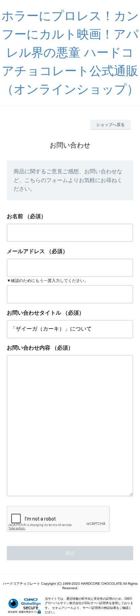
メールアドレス (26, 251)
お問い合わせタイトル (34, 313)
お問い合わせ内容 (28, 348)
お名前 (15, 216)
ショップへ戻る (110, 124)
